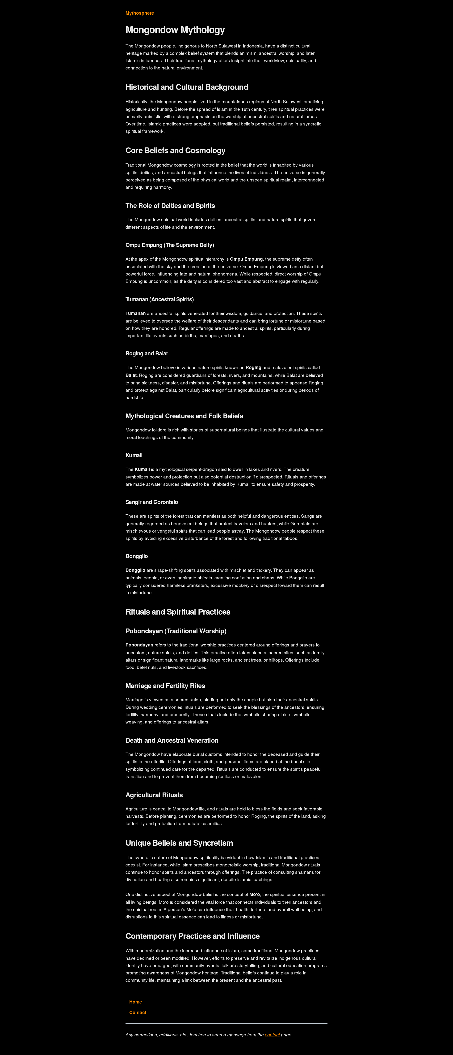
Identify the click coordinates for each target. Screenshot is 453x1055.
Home (135, 1001)
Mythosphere (140, 12)
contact (272, 1034)
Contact (137, 1012)
